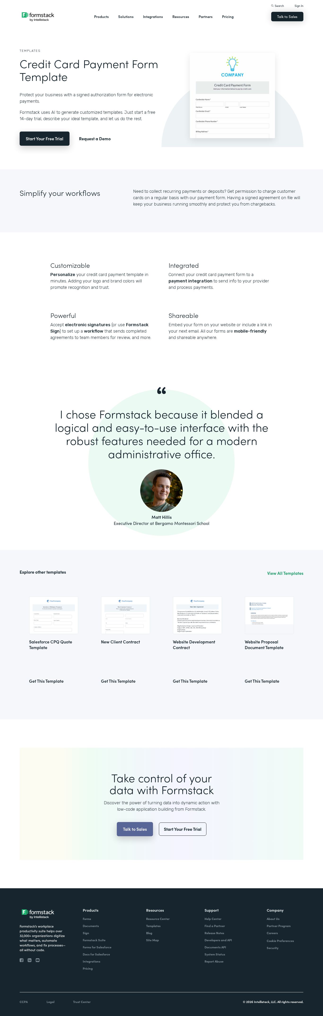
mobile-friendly (250, 331)
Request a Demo (95, 138)
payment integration (190, 281)
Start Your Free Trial (44, 138)
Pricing (228, 16)
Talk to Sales (287, 16)
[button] (101, 16)
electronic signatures (87, 324)
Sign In (299, 6)
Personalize (62, 274)
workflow (93, 331)
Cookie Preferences (280, 940)
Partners (206, 16)
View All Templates (285, 573)
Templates (30, 51)
